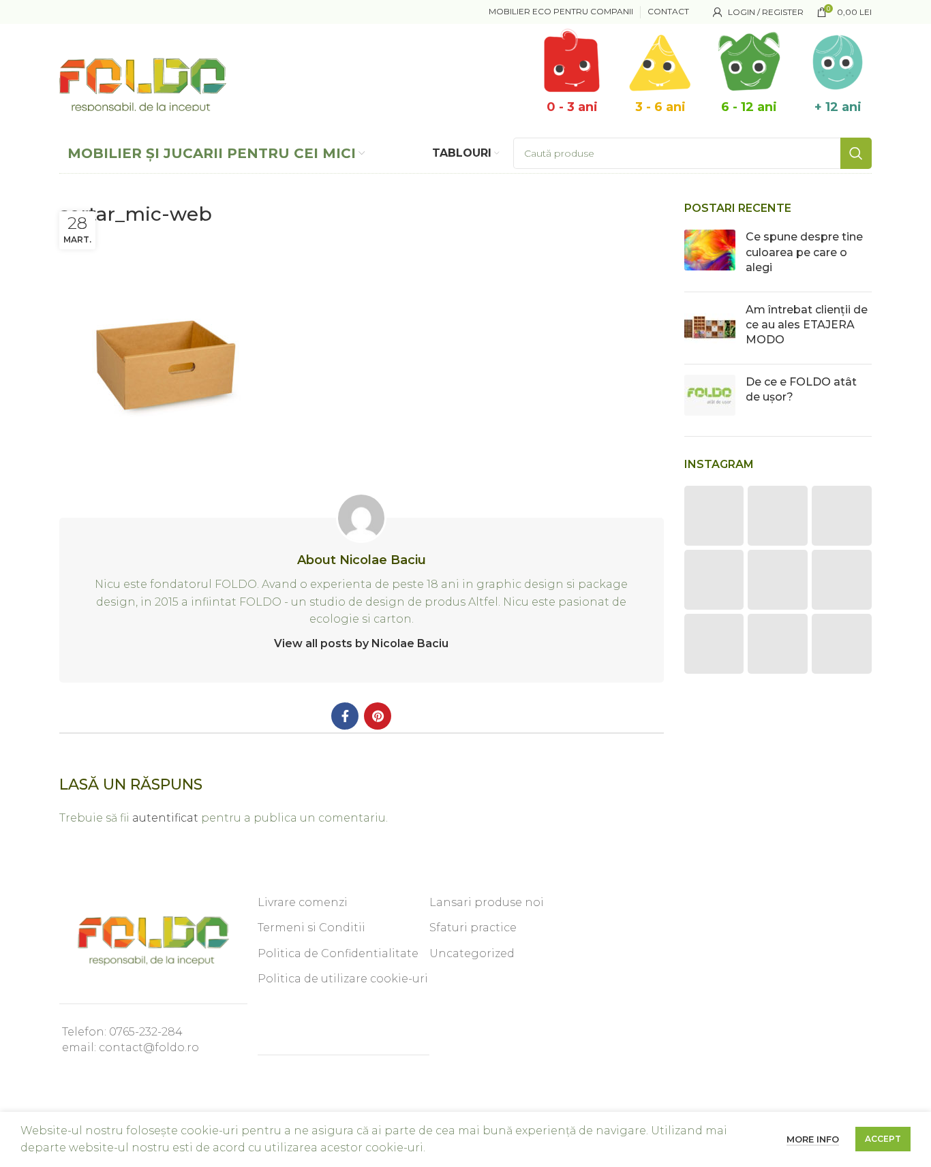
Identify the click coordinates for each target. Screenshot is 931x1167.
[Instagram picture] (714, 516)
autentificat (165, 817)
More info (813, 1139)
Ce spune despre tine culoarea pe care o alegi (804, 252)
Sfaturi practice (473, 927)
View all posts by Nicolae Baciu (361, 643)
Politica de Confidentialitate (338, 953)
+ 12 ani (837, 106)
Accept (883, 1139)
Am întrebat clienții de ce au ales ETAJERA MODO (807, 325)
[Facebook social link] (344, 716)
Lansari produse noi (486, 902)
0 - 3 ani (572, 106)
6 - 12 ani (749, 106)
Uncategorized (472, 953)
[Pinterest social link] (377, 716)
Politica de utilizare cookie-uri (343, 978)
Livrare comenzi (303, 902)
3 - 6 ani (660, 106)
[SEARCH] (856, 153)
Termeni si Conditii (311, 927)
